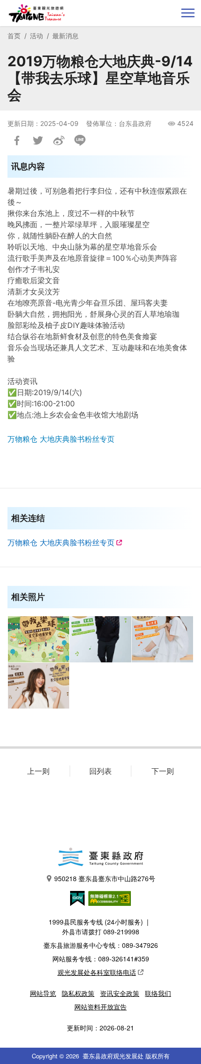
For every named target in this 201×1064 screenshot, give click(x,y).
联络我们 (158, 993)
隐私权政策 (78, 993)
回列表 (100, 771)
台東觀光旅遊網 (36, 13)
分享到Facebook (16, 140)
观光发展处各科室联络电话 (96, 972)
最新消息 (65, 36)
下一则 (162, 771)
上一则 (38, 771)
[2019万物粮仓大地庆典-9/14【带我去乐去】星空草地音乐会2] (163, 639)
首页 (14, 36)
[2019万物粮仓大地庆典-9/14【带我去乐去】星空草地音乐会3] (39, 686)
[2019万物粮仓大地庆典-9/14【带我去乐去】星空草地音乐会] (39, 639)
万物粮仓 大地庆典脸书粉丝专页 (61, 439)
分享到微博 (59, 140)
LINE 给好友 (80, 140)
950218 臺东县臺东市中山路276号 (104, 878)
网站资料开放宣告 (100, 1006)
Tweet (38, 140)
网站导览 (43, 993)
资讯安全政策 (119, 993)
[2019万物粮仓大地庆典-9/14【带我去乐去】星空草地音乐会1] (100, 639)
